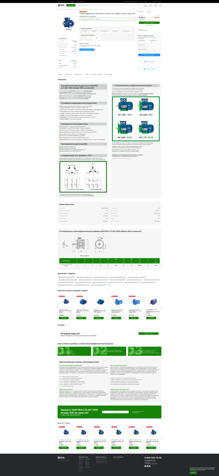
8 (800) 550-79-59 (79, 1)
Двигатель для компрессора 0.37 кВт (151, 279)
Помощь (145, 1)
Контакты (159, 1)
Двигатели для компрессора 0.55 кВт (65, 282)
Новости (154, 1)
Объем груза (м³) (153, 40)
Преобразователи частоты (101, 461)
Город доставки (141, 44)
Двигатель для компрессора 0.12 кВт (101, 279)
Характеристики (128, 1)
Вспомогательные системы (101, 457)
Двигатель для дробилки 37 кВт (85, 279)
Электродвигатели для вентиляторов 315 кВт (137, 277)
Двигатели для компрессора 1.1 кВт (99, 282)
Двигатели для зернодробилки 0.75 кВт (118, 277)
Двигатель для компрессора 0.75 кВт (82, 282)
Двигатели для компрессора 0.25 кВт (134, 279)
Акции (149, 1)
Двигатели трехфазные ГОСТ (81, 459)
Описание (60, 74)
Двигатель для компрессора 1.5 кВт (115, 282)
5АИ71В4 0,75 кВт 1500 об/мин (66, 265)
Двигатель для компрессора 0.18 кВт (117, 279)
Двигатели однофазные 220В (81, 463)
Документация (68, 74)
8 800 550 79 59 (153, 457)
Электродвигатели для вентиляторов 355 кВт (67, 279)
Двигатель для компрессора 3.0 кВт (148, 282)
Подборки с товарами (97, 74)
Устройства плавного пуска (101, 462)
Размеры (135, 1)
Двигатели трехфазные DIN (87, 459)
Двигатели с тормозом (81, 467)
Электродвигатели (83, 457)
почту (73, 353)
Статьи (140, 1)
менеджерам (123, 149)
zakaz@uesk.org (135, 412)
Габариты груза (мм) (142, 49)
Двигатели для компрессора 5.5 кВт (82, 284)
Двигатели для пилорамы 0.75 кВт (101, 277)
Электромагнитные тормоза (101, 458)
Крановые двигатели (87, 467)
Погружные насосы (117, 458)
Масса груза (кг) (141, 40)
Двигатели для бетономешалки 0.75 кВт (66, 277)
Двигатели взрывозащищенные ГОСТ (87, 464)
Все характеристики (63, 55)
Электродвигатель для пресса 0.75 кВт (84, 277)
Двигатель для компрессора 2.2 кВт (132, 282)
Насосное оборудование (118, 457)
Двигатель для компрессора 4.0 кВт (65, 284)
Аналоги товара (108, 74)
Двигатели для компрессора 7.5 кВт (98, 284)
